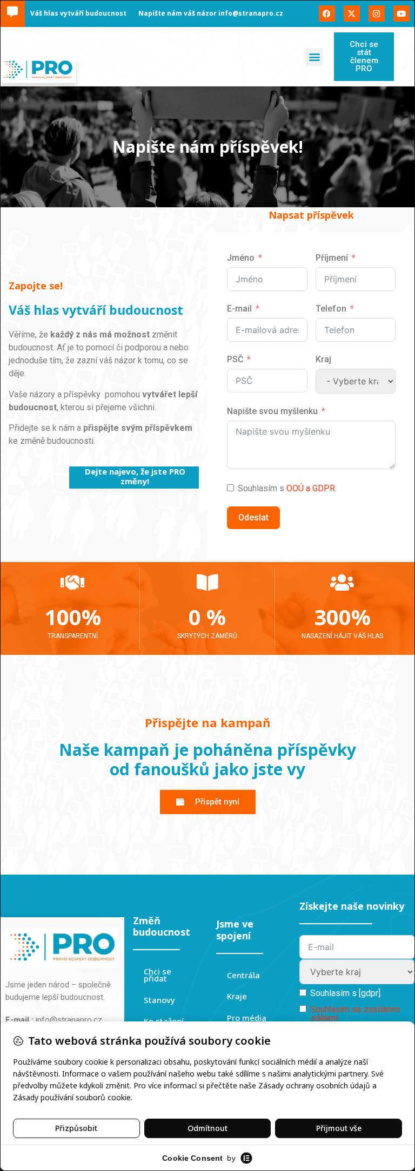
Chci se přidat (157, 975)
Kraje (237, 996)
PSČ (235, 359)
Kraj (323, 359)
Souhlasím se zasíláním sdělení (355, 1013)
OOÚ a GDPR (310, 488)
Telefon (331, 308)
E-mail (239, 308)
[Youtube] (401, 13)
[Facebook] (327, 13)
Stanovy (159, 999)
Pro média (246, 1017)
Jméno (241, 258)
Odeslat (253, 517)
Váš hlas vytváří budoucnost (78, 13)
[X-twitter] (352, 13)
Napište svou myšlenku (272, 411)
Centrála (243, 975)
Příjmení (332, 258)
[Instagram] (377, 13)
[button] (314, 57)
